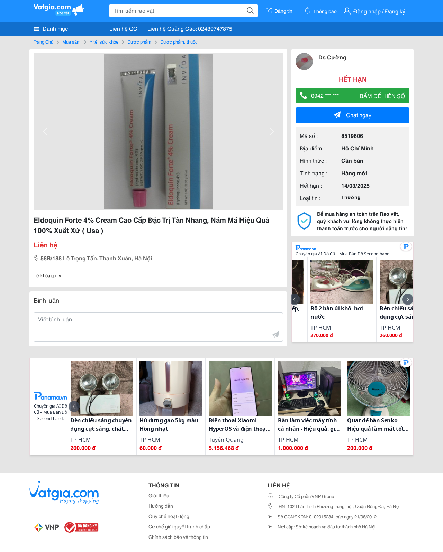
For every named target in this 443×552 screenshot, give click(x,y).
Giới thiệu (158, 495)
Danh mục (54, 28)
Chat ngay (358, 115)
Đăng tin (283, 10)
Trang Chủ (43, 41)
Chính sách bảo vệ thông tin (178, 536)
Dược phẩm (139, 41)
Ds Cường (332, 57)
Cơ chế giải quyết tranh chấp (179, 526)
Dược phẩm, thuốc (179, 41)
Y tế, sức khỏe (104, 41)
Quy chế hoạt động (168, 516)
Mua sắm (71, 41)
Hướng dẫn (160, 505)
